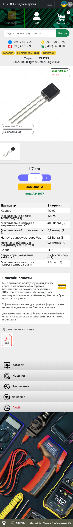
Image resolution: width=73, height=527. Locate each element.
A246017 (38, 193)
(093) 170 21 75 (55, 42)
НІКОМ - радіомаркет (19, 4)
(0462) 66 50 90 (55, 46)
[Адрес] (3, 524)
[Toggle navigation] (50, 4)
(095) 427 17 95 (22, 46)
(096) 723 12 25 (22, 42)
